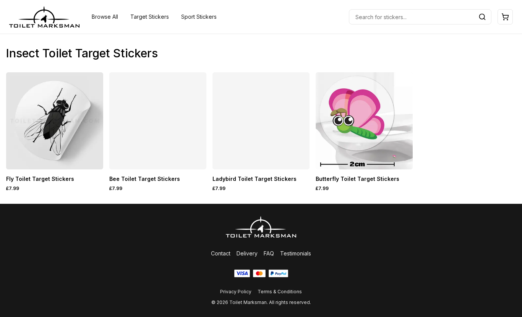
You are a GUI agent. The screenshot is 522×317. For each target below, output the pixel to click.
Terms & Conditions (280, 291)
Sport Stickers (199, 16)
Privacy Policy (235, 291)
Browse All (105, 16)
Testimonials (295, 253)
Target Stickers (149, 16)
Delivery (247, 253)
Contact (220, 253)
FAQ (269, 253)
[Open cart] (505, 16)
